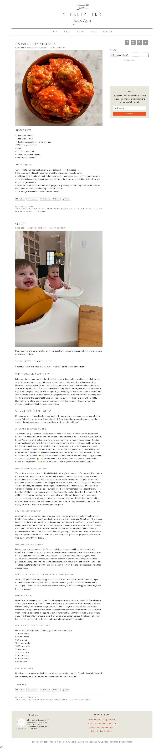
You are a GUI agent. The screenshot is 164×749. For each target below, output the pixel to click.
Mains (30, 206)
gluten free (71, 209)
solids (81, 700)
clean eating (53, 209)
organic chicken (33, 211)
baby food (33, 209)
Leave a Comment (57, 48)
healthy (98, 209)
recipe (45, 211)
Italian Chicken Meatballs (35, 44)
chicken (42, 209)
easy (62, 209)
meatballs (20, 211)
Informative (33, 697)
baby (37, 700)
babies (31, 700)
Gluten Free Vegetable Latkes (102, 727)
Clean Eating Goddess (82, 13)
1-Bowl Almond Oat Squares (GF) (101, 719)
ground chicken (85, 209)
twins (87, 700)
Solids (20, 224)
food (65, 700)
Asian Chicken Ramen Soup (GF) (102, 723)
